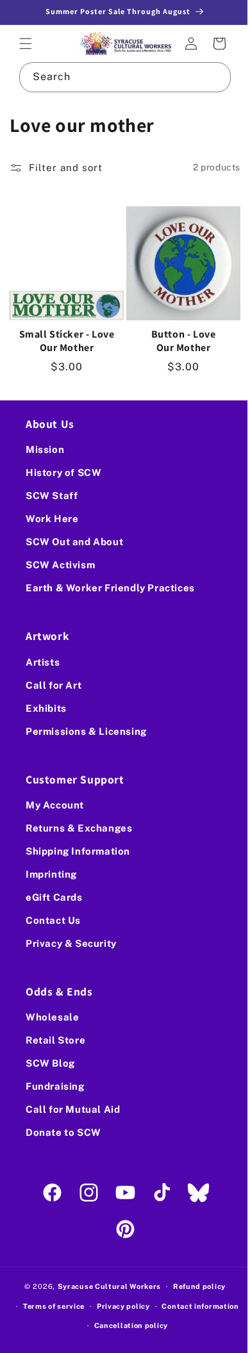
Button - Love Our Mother (176, 333)
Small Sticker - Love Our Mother (64, 333)
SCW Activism (60, 564)
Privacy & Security (71, 943)
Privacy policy (163, 1306)
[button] (26, 43)
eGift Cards (54, 897)
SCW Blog (50, 1063)
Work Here (52, 518)
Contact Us (53, 920)
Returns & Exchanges (79, 828)
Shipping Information (78, 851)
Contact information (83, 1325)
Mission (45, 449)
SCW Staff (52, 495)
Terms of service (93, 1306)
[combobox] (120, 75)
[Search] (206, 75)
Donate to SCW (63, 1132)
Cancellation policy (171, 1325)
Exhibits (46, 707)
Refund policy (194, 1286)
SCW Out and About (74, 541)
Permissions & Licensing (86, 730)
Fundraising (55, 1086)
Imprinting (51, 874)
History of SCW (63, 472)
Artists (43, 661)
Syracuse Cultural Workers (104, 1286)
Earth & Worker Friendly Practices (110, 587)
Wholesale (52, 1017)
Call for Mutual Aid (73, 1109)
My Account (55, 805)
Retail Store (55, 1040)
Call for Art (53, 684)
